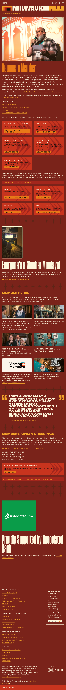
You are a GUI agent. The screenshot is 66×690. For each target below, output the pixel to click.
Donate (5, 616)
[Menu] (63, 3)
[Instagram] (58, 670)
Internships (8, 625)
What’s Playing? (9, 593)
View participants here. (13, 383)
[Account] (53, 3)
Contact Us (7, 609)
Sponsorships (9, 635)
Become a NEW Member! (16, 131)
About (5, 604)
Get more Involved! (48, 212)
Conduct (6, 653)
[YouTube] (62, 670)
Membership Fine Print (14, 479)
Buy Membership (46, 132)
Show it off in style (16, 197)
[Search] (59, 3)
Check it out (13, 212)
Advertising (8, 643)
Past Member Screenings (14, 113)
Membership (8, 606)
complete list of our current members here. (40, 92)
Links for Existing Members (15, 107)
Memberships (9, 105)
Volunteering (8, 622)
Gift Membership (10, 97)
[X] (50, 670)
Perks (5, 110)
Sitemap (6, 661)
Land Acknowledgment (13, 658)
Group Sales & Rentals (13, 640)
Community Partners (12, 637)
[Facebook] (47, 670)
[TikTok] (54, 670)
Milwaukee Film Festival (13, 601)
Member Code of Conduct (39, 479)
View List (10, 472)
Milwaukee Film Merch (13, 627)
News (5, 596)
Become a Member (11, 619)
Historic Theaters (11, 598)
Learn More (12, 152)
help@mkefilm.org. (11, 677)
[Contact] (56, 3)
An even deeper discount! (14, 280)
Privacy (5, 655)
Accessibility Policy (11, 650)
